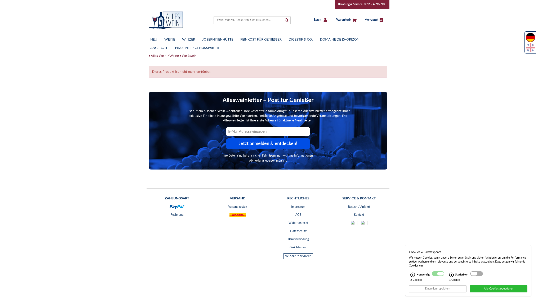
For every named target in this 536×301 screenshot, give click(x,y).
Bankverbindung (298, 239)
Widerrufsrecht (298, 223)
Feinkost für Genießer (261, 39)
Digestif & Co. (301, 39)
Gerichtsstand (298, 247)
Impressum (298, 206)
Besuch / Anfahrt (359, 206)
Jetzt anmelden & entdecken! (268, 143)
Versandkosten (237, 206)
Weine (169, 39)
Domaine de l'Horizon (339, 39)
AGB (298, 214)
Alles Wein (158, 55)
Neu (153, 39)
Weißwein (189, 55)
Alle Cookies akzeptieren (498, 288)
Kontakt (359, 214)
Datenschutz (298, 231)
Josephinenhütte (217, 39)
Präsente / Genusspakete (197, 48)
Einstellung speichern (437, 288)
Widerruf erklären (298, 256)
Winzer (188, 39)
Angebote (159, 48)
